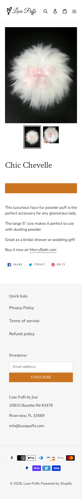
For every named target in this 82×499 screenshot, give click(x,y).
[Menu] (74, 11)
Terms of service (24, 321)
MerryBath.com (43, 249)
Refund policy (21, 334)
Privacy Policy (21, 308)
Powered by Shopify (56, 483)
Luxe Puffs (31, 483)
